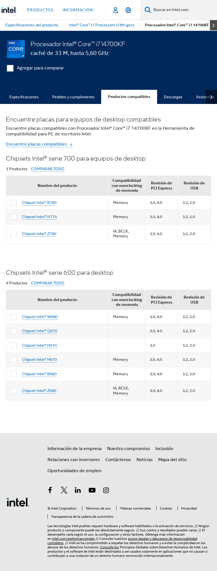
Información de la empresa (74, 448)
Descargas (173, 96)
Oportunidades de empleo (74, 471)
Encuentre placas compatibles (37, 144)
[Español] (128, 10)
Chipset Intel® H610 (39, 345)
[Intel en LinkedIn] (78, 491)
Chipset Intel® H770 (39, 216)
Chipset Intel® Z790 (39, 233)
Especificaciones (24, 96)
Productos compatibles (129, 96)
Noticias (144, 460)
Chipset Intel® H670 (39, 359)
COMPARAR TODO (47, 169)
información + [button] (79, 9)
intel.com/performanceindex (73, 538)
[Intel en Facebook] (50, 491)
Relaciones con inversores (73, 460)
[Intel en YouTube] (92, 491)
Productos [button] (40, 9)
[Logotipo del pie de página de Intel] (18, 502)
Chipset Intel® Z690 (39, 390)
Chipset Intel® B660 (39, 373)
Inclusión (164, 448)
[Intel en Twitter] (64, 491)
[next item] (213, 25)
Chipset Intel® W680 (40, 316)
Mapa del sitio (172, 460)
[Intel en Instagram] (106, 491)
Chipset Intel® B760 (39, 202)
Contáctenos (118, 460)
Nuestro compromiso (128, 448)
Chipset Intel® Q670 (39, 330)
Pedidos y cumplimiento (73, 96)
